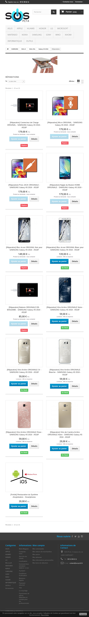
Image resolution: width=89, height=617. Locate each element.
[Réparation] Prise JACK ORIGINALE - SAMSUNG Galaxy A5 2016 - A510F (24, 186)
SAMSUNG (37, 34)
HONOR (42, 28)
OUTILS (29, 41)
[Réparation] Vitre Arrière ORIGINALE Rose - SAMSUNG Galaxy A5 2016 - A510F (24, 433)
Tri (6, 81)
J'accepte (83, 614)
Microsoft (62, 28)
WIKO (57, 34)
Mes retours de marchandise (42, 552)
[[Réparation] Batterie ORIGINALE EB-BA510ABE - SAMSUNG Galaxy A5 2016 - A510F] (24, 290)
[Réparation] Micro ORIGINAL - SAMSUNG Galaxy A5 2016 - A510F (64, 123)
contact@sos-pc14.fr (76, 563)
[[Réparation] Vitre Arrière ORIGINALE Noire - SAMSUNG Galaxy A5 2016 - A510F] (64, 290)
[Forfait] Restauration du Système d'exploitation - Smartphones (24, 496)
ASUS (10, 28)
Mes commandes (38, 549)
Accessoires (9, 588)
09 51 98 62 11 (72, 559)
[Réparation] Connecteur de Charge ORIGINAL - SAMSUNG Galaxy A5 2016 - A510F (24, 125)
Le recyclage (23, 591)
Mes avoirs (36, 554)
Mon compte (39, 545)
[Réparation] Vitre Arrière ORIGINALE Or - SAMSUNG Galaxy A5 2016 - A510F (24, 371)
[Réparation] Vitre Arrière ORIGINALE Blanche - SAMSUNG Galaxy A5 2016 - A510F (65, 372)
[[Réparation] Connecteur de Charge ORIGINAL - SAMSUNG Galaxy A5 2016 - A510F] (24, 105)
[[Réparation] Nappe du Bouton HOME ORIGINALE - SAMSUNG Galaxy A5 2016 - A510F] (64, 167)
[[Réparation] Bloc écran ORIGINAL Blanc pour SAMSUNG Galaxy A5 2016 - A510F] (64, 230)
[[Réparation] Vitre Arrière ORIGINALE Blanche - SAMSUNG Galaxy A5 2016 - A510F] (64, 352)
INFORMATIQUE (15, 41)
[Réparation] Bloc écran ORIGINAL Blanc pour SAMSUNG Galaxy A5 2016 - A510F (65, 248)
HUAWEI (31, 28)
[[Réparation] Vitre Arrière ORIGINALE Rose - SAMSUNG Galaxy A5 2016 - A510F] (24, 414)
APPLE (20, 28)
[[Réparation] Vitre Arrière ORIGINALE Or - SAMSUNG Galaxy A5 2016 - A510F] (24, 352)
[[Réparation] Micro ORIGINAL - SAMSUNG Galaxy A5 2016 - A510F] (64, 105)
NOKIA (25, 34)
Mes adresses (37, 557)
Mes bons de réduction (40, 563)
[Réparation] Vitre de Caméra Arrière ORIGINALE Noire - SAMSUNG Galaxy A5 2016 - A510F (65, 434)
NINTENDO (12, 34)
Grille (78, 82)
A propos (22, 571)
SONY (48, 34)
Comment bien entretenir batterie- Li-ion (24, 566)
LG (51, 28)
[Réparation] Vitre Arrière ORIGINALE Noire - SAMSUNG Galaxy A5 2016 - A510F (65, 308)
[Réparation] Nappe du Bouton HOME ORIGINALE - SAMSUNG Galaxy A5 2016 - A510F (64, 187)
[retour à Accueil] (8, 49)
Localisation (23, 561)
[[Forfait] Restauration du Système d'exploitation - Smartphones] (24, 477)
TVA (20, 588)
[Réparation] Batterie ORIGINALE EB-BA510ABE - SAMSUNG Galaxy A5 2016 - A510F (24, 309)
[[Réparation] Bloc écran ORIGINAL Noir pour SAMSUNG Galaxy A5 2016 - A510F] (24, 230)
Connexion (78, 2)
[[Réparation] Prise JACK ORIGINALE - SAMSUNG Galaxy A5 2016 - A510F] (24, 167)
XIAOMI (68, 34)
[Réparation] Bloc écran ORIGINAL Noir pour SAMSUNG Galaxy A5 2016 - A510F (24, 248)
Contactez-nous (68, 2)
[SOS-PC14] (17, 15)
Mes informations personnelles (43, 560)
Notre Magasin (24, 549)
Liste (82, 82)
